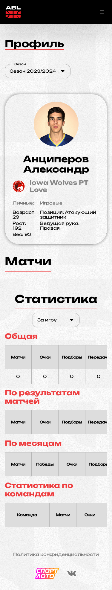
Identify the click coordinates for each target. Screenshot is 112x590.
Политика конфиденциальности (56, 554)
